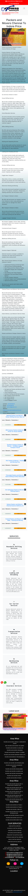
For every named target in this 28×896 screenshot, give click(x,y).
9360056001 (8, 439)
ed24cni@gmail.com (12, 407)
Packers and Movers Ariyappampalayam (14, 762)
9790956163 (8, 424)
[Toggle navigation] (24, 8)
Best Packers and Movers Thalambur (14, 745)
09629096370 (8, 528)
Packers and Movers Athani (14, 775)
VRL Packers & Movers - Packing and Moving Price (15, 461)
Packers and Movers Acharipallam (14, 771)
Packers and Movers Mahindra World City (14, 754)
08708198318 (11, 403)
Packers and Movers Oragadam (15, 750)
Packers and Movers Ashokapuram (14, 773)
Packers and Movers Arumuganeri (14, 769)
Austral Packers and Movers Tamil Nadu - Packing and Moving (15, 519)
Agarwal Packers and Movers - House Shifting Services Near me (15, 416)
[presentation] (27, 721)
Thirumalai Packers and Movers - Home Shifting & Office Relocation (15, 476)
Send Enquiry (20, 424)
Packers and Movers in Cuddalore (14, 747)
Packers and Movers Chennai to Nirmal (15, 752)
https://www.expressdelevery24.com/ (12, 410)
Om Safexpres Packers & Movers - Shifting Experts (15, 490)
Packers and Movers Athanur (14, 777)
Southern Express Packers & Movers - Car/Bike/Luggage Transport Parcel (15, 446)
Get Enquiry (24, 716)
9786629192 (8, 499)
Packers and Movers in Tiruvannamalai (15, 756)
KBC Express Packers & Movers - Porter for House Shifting (15, 430)
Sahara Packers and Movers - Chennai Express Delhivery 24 (15, 505)
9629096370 (8, 455)
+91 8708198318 (14, 3)
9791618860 (8, 484)
